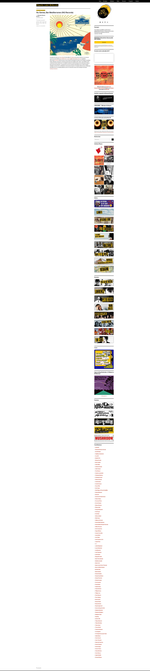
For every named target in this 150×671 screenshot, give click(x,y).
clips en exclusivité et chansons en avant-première (103, 132)
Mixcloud (107, 89)
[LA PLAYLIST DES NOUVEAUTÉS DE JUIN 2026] (99, 160)
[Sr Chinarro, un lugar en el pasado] (109, 180)
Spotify (99, 88)
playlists (107, 86)
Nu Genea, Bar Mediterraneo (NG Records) (54, 12)
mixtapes (112, 88)
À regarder (131, 1)
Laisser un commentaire (40, 25)
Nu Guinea (72, 57)
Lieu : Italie (42, 23)
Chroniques (105, 1)
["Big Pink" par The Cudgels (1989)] (109, 160)
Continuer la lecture (54, 68)
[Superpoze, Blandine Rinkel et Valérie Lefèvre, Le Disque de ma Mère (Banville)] (99, 180)
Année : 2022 (39, 21)
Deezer (95, 88)
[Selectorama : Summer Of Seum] (109, 150)
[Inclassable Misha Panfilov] (109, 170)
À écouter (124, 1)
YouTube (102, 88)
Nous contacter (108, 46)
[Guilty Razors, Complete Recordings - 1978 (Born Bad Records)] (99, 189)
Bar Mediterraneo (63, 58)
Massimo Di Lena (77, 58)
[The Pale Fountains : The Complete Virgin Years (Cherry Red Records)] (109, 189)
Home (100, 1)
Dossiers (137, 1)
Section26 (39, 668)
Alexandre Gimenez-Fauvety (40, 16)
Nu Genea (56, 60)
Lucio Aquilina (70, 58)
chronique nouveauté (40, 10)
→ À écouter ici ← (104, 396)
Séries (118, 1)
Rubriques (112, 1)
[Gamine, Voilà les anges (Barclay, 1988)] (99, 170)
